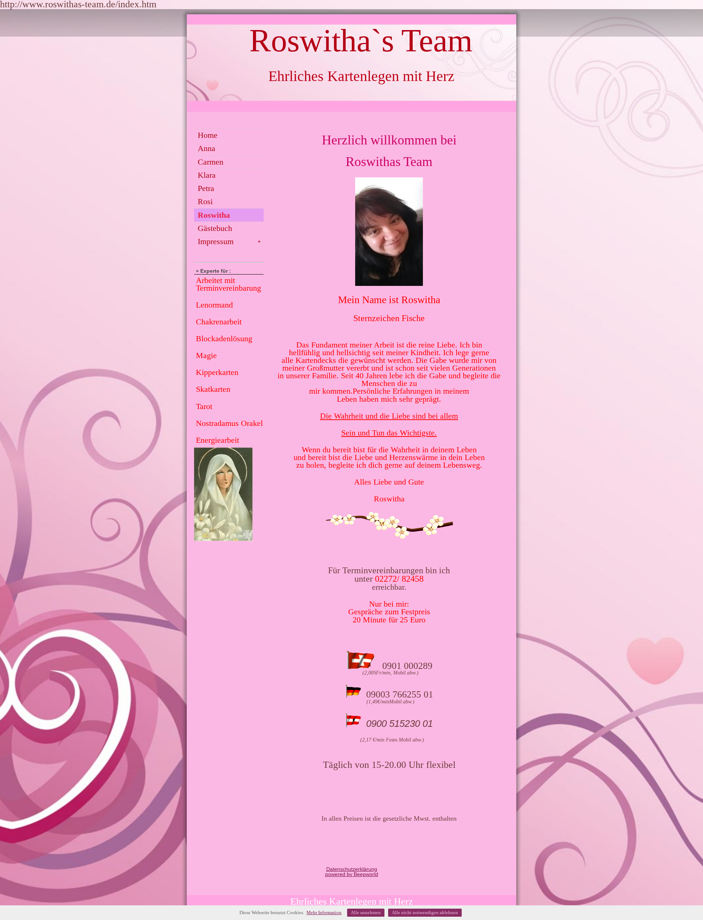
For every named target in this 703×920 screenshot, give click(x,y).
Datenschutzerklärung (351, 869)
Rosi (205, 201)
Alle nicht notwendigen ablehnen (425, 912)
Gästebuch (215, 228)
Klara (207, 175)
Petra (206, 188)
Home (207, 135)
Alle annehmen (366, 912)
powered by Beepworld (351, 874)
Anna (206, 148)
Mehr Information (324, 912)
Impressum (229, 241)
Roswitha (214, 215)
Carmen (210, 161)
